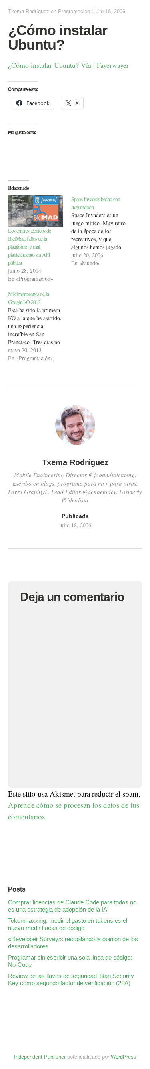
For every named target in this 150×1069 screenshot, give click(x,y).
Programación (74, 11)
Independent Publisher (40, 1057)
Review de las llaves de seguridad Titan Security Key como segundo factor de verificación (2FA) (71, 979)
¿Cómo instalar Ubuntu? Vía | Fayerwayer (68, 65)
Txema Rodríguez (28, 11)
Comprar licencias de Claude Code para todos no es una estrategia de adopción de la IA (72, 906)
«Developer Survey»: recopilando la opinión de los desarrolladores (73, 943)
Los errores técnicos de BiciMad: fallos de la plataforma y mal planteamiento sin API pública (29, 246)
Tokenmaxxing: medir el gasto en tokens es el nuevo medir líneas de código (67, 924)
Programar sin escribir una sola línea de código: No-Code (70, 961)
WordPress (123, 1057)
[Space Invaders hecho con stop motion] (102, 231)
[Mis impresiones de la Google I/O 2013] (39, 326)
